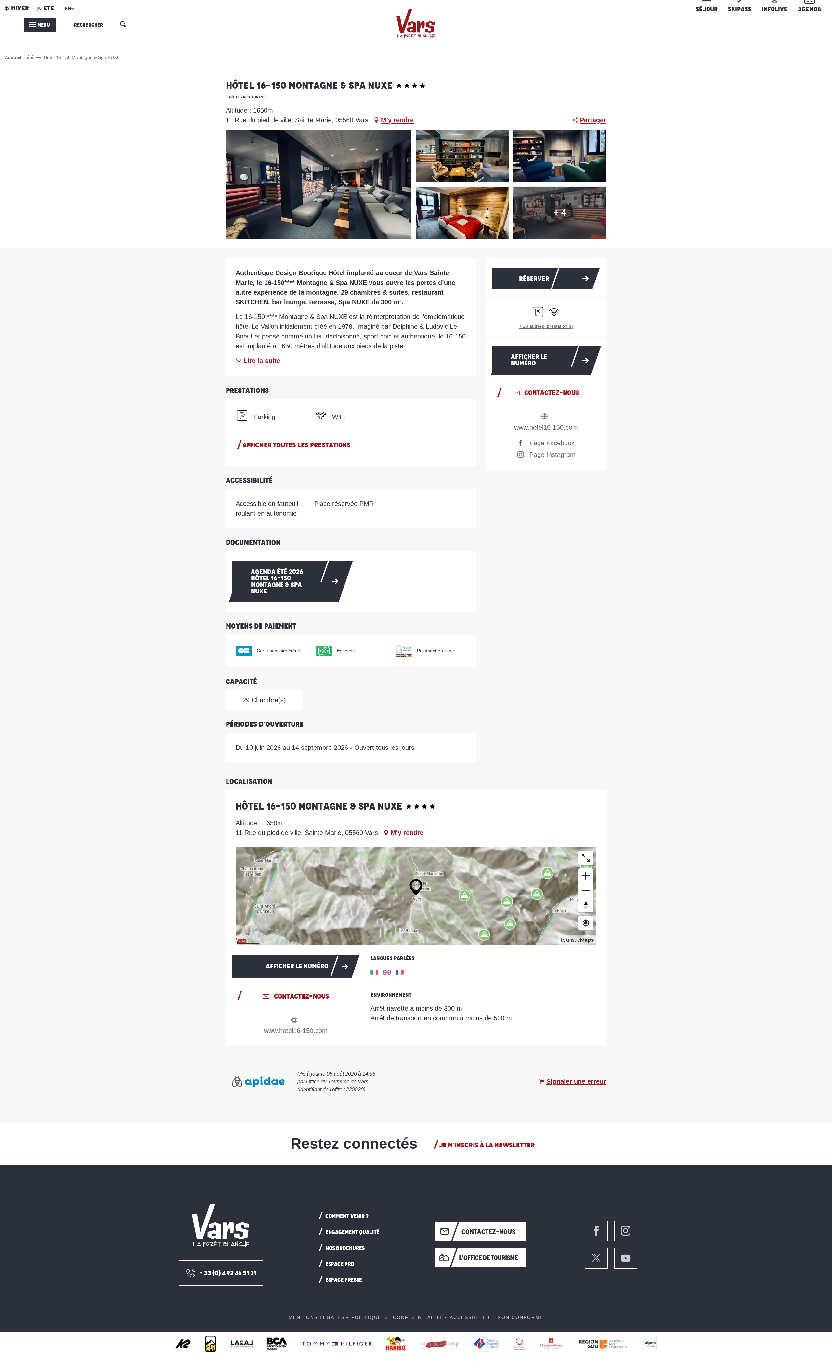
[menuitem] (416, 23)
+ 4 (559, 212)
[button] (68, 10)
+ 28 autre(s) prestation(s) (546, 326)
